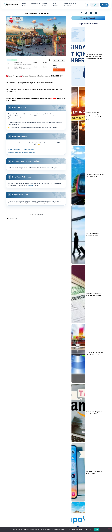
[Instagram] (81, 13)
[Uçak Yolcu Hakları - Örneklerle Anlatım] (78, 234)
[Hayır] (109, 529)
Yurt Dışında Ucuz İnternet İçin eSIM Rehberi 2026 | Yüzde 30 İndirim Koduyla (94, 56)
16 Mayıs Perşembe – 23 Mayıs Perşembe (21, 149)
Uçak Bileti (24, 5)
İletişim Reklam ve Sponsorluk (70, 5)
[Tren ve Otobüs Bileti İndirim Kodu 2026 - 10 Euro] (78, 175)
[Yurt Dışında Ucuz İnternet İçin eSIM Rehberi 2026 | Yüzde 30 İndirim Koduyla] (78, 56)
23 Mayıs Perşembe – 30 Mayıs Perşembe (21, 152)
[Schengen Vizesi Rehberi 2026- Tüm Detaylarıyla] (78, 294)
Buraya (30, 185)
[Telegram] (96, 13)
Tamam (96, 529)
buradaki (53, 98)
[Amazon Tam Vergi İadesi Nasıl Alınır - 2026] (78, 413)
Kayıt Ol (104, 5)
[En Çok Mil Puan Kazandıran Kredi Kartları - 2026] (78, 353)
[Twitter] (86, 13)
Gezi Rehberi (56, 5)
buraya (49, 168)
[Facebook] (91, 13)
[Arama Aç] (87, 5)
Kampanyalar (35, 3)
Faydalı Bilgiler (44, 5)
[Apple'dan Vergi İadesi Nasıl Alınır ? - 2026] (78, 472)
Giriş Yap (95, 5)
